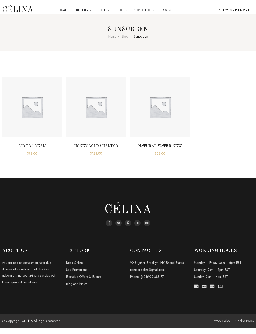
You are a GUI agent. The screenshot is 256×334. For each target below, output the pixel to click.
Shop (120, 10)
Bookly (82, 10)
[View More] (11, 123)
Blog (102, 10)
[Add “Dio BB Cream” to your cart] (11, 113)
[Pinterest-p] (128, 223)
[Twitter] (118, 223)
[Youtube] (147, 223)
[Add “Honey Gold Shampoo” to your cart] (75, 113)
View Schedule (234, 10)
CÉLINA (27, 321)
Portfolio (142, 10)
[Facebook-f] (109, 223)
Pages (166, 10)
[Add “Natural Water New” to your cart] (139, 113)
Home (62, 10)
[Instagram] (137, 223)
